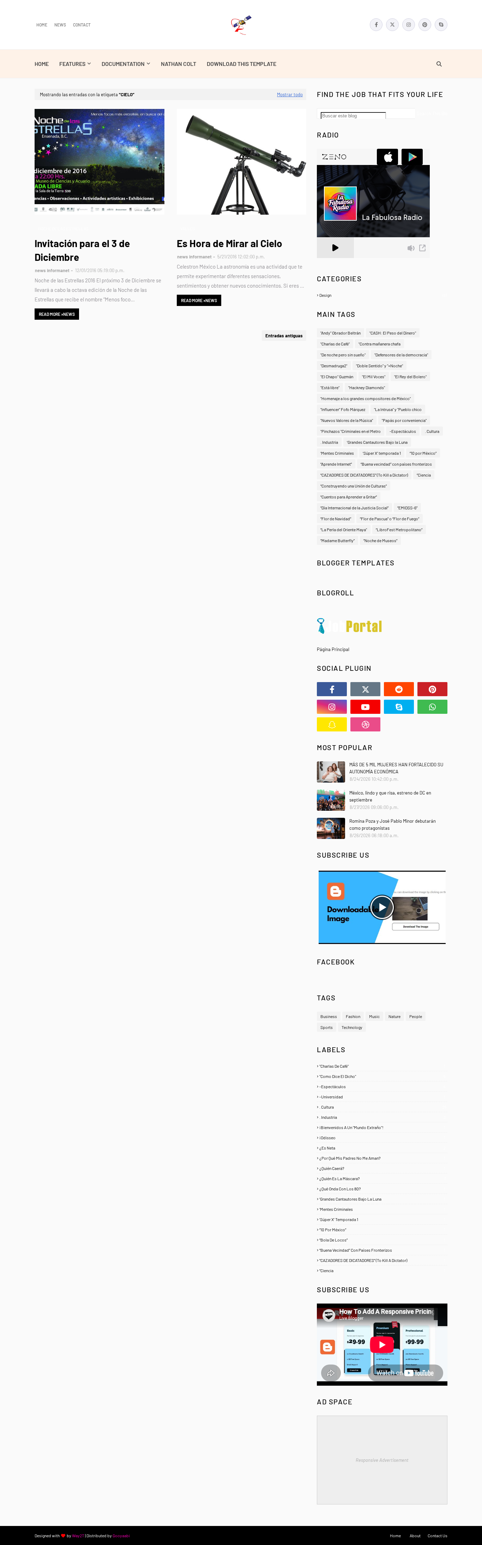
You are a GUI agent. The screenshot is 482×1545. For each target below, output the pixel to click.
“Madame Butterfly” (337, 540)
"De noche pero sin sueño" (343, 354)
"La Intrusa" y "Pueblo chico (398, 409)
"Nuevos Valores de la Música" (346, 420)
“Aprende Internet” (336, 463)
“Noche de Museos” (380, 540)
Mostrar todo (290, 94)
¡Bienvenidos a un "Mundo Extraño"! (382, 1127)
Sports (326, 1027)
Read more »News (57, 314)
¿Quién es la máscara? (382, 1178)
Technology (352, 1027)
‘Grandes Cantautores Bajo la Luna (377, 442)
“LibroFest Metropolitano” (399, 529)
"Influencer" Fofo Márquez (342, 409)
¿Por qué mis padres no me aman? (382, 1157)
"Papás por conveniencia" (404, 420)
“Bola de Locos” (382, 1239)
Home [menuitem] (42, 63)
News (60, 24)
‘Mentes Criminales (337, 452)
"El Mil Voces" (373, 376)
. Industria (329, 442)
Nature (394, 1016)
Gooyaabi (121, 1535)
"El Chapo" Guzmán (336, 376)
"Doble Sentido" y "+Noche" (379, 365)
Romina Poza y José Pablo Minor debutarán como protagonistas (392, 824)
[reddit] (399, 689)
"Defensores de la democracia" (401, 354)
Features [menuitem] (72, 63)
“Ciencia (424, 474)
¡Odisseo (382, 1137)
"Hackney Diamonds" (366, 387)
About (415, 1535)
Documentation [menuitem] (123, 63)
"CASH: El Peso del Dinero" (392, 332)
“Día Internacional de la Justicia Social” (354, 507)
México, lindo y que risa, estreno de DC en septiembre (390, 796)
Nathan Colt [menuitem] (178, 63)
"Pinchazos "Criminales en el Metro (350, 431)
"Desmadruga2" (333, 365)
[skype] (441, 24)
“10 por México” (423, 452)
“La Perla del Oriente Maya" (343, 529)
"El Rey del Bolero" (410, 376)
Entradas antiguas (284, 335)
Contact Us (437, 1535)
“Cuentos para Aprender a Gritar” (348, 496)
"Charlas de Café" (335, 343)
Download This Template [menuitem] (241, 63)
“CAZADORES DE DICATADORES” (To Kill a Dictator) (364, 474)
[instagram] (408, 24)
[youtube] (365, 707)
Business (328, 1016)
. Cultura (432, 431)
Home (41, 24)
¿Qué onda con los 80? (382, 1188)
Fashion (353, 1016)
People (415, 1016)
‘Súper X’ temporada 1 (382, 452)
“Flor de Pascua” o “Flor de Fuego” (389, 518)
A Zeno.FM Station (335, 261)
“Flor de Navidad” (335, 518)
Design (383, 295)
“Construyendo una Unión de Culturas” (353, 485)
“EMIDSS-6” (407, 507)
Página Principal (333, 649)
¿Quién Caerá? (382, 1168)
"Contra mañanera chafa (379, 343)
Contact (82, 24)
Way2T (78, 1535)
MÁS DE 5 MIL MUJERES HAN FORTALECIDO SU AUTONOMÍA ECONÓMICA (396, 768)
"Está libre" (329, 387)
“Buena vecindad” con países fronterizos (396, 463)
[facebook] (376, 24)
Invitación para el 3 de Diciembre (82, 250)
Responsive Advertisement (382, 1460)
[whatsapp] (432, 707)
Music (374, 1016)
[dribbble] (365, 724)
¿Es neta (382, 1147)
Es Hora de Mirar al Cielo (229, 243)
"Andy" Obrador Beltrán (340, 332)
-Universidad (382, 1096)
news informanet (52, 270)
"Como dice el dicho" (382, 1076)
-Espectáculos (403, 431)
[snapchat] (332, 724)
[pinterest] (424, 24)
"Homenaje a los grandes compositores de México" (365, 398)
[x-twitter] (392, 24)
